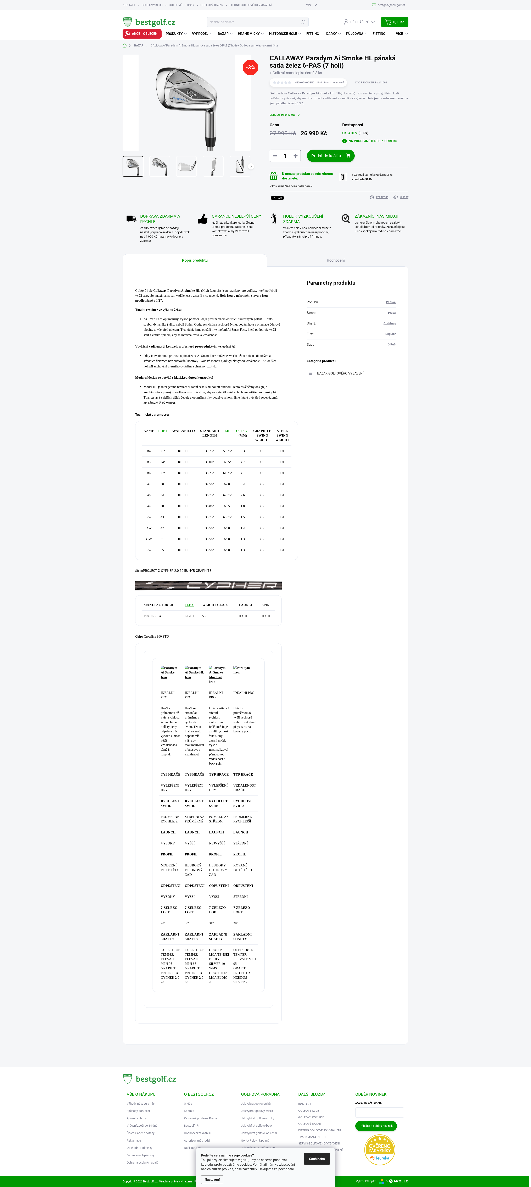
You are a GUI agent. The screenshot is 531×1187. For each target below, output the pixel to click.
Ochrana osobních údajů (142, 1162)
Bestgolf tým (192, 1125)
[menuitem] (142, 34)
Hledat (303, 22)
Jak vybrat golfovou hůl (256, 1103)
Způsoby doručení (138, 1111)
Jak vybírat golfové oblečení (259, 1133)
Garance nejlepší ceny (141, 1155)
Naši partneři (192, 1147)
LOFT (162, 431)
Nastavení (212, 1180)
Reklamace (134, 1140)
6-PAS (392, 344)
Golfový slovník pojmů (255, 1140)
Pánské (391, 302)
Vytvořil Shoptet (366, 1181)
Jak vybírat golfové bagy (257, 1125)
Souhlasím (317, 1159)
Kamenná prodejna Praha (200, 1118)
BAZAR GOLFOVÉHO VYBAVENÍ (340, 373)
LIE (227, 431)
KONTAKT (129, 5)
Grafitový (390, 323)
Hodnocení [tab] (336, 260)
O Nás (188, 1103)
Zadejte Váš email (368, 1102)
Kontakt (189, 1111)
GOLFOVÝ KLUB (152, 5)
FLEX (189, 605)
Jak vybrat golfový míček (257, 1111)
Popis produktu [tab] (195, 260)
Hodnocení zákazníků (198, 1133)
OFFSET (242, 431)
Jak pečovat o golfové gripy (258, 1147)
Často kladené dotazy (141, 1133)
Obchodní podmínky (139, 1147)
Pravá (392, 312)
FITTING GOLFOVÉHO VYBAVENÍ (250, 5)
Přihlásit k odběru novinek (376, 1125)
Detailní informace (282, 114)
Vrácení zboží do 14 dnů (142, 1125)
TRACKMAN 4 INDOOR (313, 1137)
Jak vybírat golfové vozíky (257, 1118)
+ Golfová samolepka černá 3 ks (372, 177)
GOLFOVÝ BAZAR (211, 5)
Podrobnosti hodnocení (330, 82)
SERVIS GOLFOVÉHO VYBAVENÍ (319, 1143)
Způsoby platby (137, 1118)
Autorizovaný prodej (197, 1140)
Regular (390, 333)
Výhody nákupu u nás (141, 1103)
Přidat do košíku (326, 155)
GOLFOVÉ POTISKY (181, 5)
